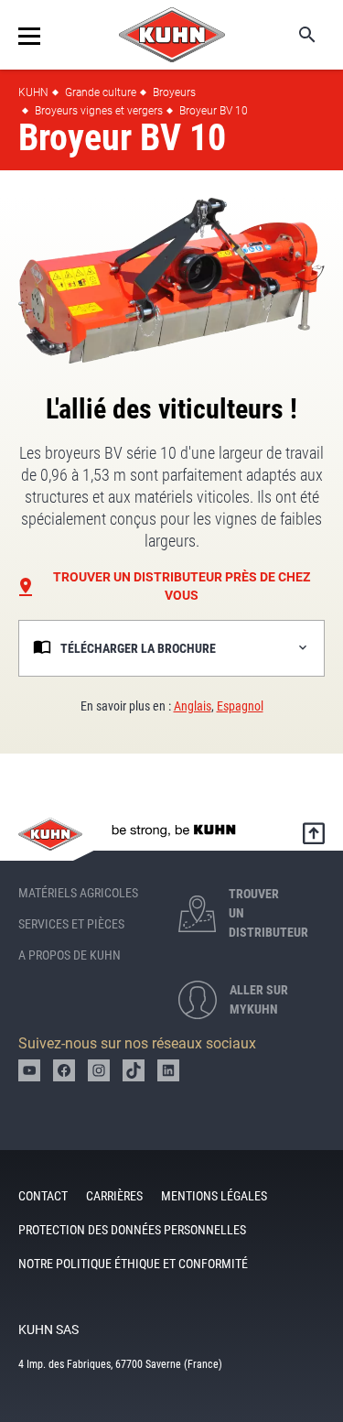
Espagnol (240, 706)
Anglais (192, 706)
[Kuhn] (172, 34)
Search (294, 35)
